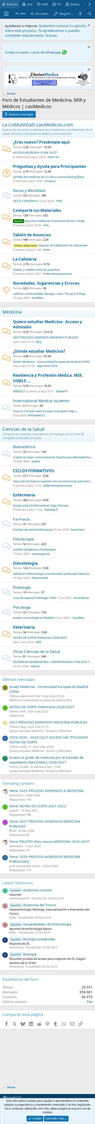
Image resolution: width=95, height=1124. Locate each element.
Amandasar (81, 598)
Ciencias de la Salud (23, 429)
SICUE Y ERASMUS (25, 201)
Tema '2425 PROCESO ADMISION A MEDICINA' (46, 790)
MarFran (53, 157)
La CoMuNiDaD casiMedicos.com (37, 125)
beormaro (78, 529)
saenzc (35, 666)
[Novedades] (80, 13)
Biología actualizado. (33, 939)
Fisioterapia (23, 539)
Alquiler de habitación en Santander (51, 245)
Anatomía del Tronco (33, 905)
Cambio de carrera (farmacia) (32, 529)
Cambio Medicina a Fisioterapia (34, 549)
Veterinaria (24, 627)
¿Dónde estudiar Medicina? (39, 351)
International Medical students (41, 400)
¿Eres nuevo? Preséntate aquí (41, 142)
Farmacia (21, 519)
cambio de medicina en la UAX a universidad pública (48, 177)
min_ (46, 225)
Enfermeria (24, 495)
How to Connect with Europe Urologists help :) (45, 411)
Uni (29, 4)
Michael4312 (36, 415)
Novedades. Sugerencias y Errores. (46, 283)
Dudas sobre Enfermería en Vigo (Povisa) (40, 505)
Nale (46, 250)
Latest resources (17, 882)
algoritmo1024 (47, 366)
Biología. (23, 954)
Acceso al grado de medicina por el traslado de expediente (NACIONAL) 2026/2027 (46, 759)
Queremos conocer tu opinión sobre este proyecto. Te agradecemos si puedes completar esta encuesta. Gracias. (45, 30)
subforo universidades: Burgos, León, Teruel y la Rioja (49, 294)
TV (59, 4)
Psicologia (22, 607)
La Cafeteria (24, 259)
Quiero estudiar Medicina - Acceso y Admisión (40, 731)
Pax (90, 1001)
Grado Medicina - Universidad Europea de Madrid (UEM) (51, 362)
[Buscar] (89, 13)
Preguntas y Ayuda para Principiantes (49, 166)
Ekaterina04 (40, 578)
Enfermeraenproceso (57, 274)
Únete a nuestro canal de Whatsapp (33, 52)
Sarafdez (37, 298)
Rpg (38, 342)
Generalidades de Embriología (40, 924)
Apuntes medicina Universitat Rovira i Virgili (49, 221)
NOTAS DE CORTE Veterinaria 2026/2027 (40, 638)
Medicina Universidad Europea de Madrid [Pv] (40, 700)
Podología (22, 587)
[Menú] (6, 13)
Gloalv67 (62, 391)
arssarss (50, 181)
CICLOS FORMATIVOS (33, 470)
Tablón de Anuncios (32, 234)
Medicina (12, 312)
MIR (45, 4)
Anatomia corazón (31, 890)
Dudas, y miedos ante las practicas (36, 269)
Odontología (25, 563)
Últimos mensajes (18, 679)
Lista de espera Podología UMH (34, 598)
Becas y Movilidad (29, 190)
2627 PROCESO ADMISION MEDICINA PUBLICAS (45, 337)
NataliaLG (51, 509)
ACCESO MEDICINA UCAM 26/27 (35, 152)
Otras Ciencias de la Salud (36, 651)
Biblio (75, 4)
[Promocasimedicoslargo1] (47, 84)
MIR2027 (19, 391)
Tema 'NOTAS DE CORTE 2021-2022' (38, 806)
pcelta (36, 461)
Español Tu (14, 1097)
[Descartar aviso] (88, 25)
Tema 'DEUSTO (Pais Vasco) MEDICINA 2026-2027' (49, 841)
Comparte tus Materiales (37, 210)
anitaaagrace (41, 554)
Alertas (12, 4)
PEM (59, 201)
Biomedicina (24, 446)
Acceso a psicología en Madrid (33, 618)
